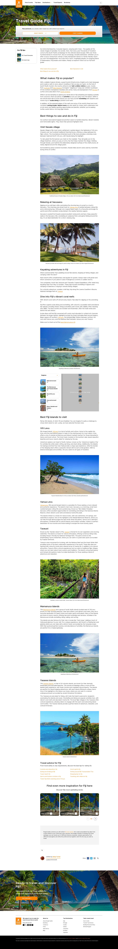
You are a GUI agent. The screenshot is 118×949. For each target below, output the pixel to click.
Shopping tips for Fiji (76, 774)
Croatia (65, 924)
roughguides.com (20, 40)
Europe (94, 90)
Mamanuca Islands (49, 609)
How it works (29, 2)
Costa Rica (65, 928)
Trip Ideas (38, 2)
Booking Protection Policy (89, 924)
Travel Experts (57, 2)
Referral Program (87, 926)
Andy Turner (56, 856)
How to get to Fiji (75, 769)
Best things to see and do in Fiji (49, 71)
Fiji (42, 850)
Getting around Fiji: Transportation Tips (81, 771)
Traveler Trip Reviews (88, 922)
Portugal (65, 922)
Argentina (65, 932)
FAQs (44, 926)
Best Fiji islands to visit (76, 69)
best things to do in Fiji (68, 322)
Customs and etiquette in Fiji (48, 769)
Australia (47, 88)
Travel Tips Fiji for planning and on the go (52, 778)
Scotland (65, 930)
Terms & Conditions (72, 938)
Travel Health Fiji (45, 774)
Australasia (30, 40)
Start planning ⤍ (26, 898)
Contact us (45, 924)
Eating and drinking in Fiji (47, 771)
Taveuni (60, 291)
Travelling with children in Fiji (78, 776)
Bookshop (67, 2)
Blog (44, 930)
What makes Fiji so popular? (48, 69)
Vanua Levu (74, 207)
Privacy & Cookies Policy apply (84, 938)
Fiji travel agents (69, 831)
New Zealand (57, 88)
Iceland (64, 926)
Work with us (46, 928)
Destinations (46, 2)
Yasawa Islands (48, 683)
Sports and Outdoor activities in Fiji (50, 776)
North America (65, 91)
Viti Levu (61, 317)
